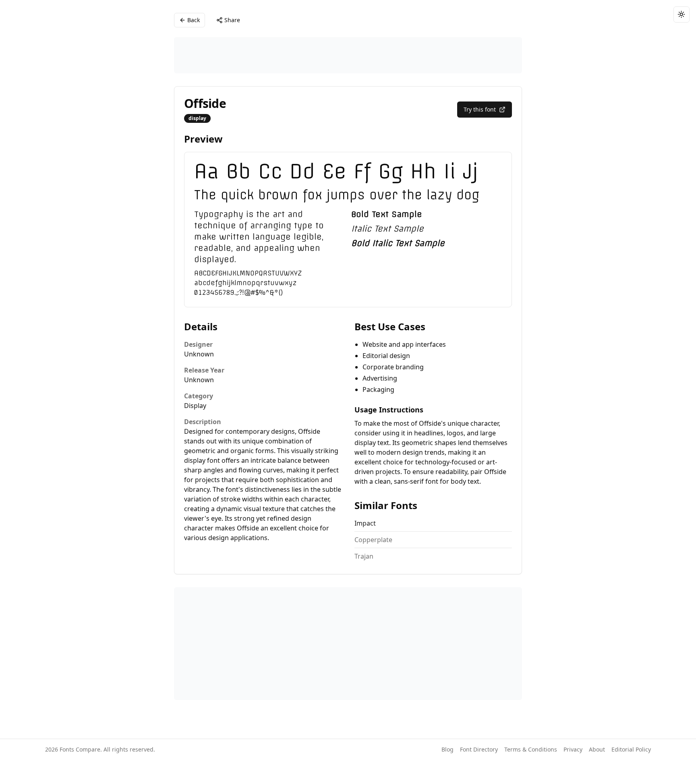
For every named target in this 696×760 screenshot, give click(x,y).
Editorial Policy (631, 749)
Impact (365, 523)
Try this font (480, 109)
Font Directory (479, 749)
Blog (447, 749)
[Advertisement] (348, 55)
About (597, 749)
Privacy (572, 749)
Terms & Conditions (530, 749)
